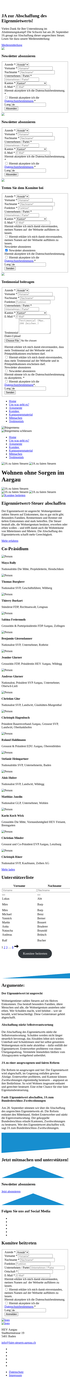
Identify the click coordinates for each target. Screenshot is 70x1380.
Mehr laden (8, 869)
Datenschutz (16, 1372)
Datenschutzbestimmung (18, 100)
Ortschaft (11, 1271)
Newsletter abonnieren (21, 250)
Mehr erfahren (9, 540)
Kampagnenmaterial (21, 414)
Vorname (10, 68)
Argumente (15, 407)
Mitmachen (15, 417)
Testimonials (16, 421)
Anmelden (11, 1314)
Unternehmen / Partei (18, 75)
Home (12, 401)
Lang (7, 104)
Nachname (11, 72)
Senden (10, 268)
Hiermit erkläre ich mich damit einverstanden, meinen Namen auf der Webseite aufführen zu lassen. (33, 240)
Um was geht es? (19, 404)
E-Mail (9, 86)
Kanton (9, 83)
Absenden (11, 108)
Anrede (9, 64)
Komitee (14, 411)
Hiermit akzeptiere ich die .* (21, 99)
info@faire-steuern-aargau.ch (18, 1342)
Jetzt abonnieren (11, 1191)
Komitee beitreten (35, 953)
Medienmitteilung (11, 45)
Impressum (15, 1375)
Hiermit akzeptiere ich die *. (21, 383)
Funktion (10, 207)
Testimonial (11, 332)
